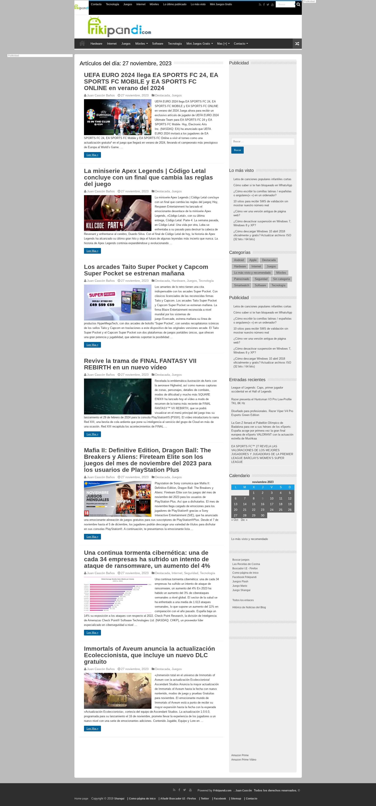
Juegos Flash (240, 581)
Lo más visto (198, 4)
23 (262, 509)
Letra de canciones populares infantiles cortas (262, 179)
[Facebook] (264, 4)
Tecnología (112, 4)
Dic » (244, 519)
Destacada (162, 95)
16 (262, 504)
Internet (140, 4)
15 (253, 504)
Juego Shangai (241, 590)
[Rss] (260, 4)
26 (290, 509)
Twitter (205, 798)
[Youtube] (272, 4)
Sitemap (236, 798)
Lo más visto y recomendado (252, 272)
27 (235, 515)
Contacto (96, 4)
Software (157, 43)
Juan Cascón (243, 790)
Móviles (154, 4)
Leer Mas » (92, 154)
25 (280, 509)
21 (245, 509)
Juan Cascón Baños (101, 95)
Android (239, 260)
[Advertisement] (264, 95)
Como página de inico (245, 572)
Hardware (96, 43)
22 (253, 509)
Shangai (119, 798)
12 (290, 498)
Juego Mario (239, 585)
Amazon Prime (240, 755)
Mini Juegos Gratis (221, 4)
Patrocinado (241, 279)
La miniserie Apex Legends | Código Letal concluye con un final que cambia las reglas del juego (148, 177)
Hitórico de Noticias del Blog (249, 607)
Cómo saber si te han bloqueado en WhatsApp (262, 185)
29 (253, 515)
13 (235, 504)
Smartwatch (241, 285)
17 (272, 504)
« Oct (234, 519)
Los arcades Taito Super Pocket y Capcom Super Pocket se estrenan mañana (146, 270)
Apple (253, 260)
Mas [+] (222, 43)
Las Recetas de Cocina (246, 564)
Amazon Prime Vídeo (243, 759)
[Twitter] (268, 4)
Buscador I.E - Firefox (245, 568)
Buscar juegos (240, 559)
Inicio (82, 43)
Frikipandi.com (222, 790)
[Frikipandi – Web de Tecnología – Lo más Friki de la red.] (125, 26)
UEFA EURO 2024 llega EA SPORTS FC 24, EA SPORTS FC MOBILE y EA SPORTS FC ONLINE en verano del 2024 (151, 81)
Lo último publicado (174, 4)
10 (272, 498)
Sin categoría (281, 279)
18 (280, 504)
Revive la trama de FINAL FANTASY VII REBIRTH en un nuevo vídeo (140, 364)
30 (262, 515)
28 (245, 515)
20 (235, 509)
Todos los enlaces (243, 600)
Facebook (220, 798)
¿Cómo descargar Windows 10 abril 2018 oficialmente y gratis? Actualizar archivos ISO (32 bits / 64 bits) (262, 235)
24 (272, 509)
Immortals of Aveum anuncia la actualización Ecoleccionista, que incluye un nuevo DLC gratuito (149, 655)
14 (245, 504)
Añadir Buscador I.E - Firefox (178, 798)
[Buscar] (298, 4)
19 (290, 504)
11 (280, 498)
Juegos (127, 4)
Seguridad (191, 573)
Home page (81, 798)
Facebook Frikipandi (244, 577)
